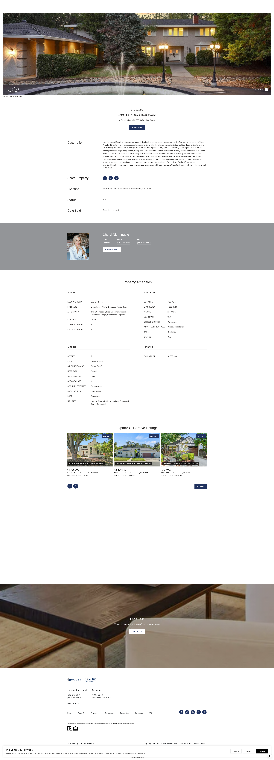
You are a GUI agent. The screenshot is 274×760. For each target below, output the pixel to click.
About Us (81, 713)
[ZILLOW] (199, 712)
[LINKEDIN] (193, 712)
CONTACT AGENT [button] (111, 250)
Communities (109, 713)
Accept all (262, 751)
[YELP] (204, 712)
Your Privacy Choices (137, 757)
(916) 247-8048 (73, 695)
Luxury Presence (86, 743)
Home (69, 713)
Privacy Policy (200, 743)
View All (200, 486)
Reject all (236, 751)
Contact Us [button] (137, 632)
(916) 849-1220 (123, 243)
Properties (94, 713)
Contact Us (139, 713)
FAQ (150, 713)
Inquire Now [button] (137, 128)
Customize (249, 751)
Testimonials (124, 713)
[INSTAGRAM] (187, 712)
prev (10, 89)
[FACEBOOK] (181, 712)
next (16, 89)
